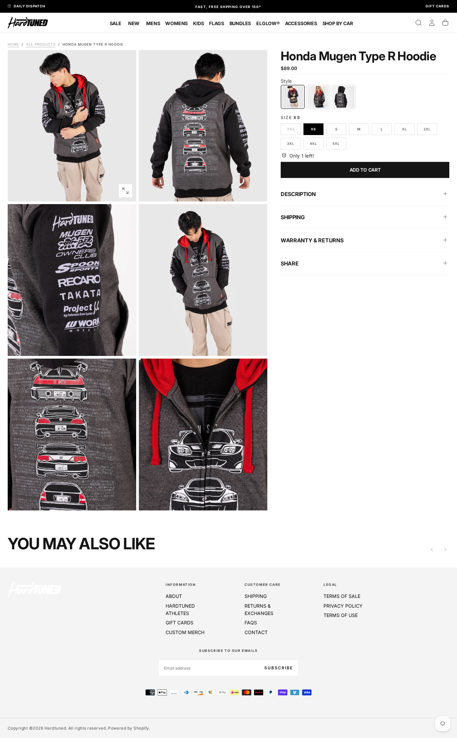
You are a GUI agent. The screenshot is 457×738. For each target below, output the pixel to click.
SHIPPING (256, 596)
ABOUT (174, 596)
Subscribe (278, 667)
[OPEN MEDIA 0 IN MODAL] (125, 191)
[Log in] (432, 22)
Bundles (240, 23)
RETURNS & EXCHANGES (259, 609)
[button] (419, 22)
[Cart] (445, 22)
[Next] (445, 550)
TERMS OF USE (341, 615)
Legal (330, 584)
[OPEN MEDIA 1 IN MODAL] (257, 191)
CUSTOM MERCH (185, 632)
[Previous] (432, 550)
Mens (153, 23)
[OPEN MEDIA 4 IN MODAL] (125, 500)
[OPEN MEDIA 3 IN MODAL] (257, 345)
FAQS (251, 622)
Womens (176, 23)
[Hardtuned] (34, 589)
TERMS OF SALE (342, 596)
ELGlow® (268, 23)
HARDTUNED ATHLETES (180, 609)
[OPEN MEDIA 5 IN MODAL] (257, 500)
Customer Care (263, 584)
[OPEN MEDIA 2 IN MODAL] (125, 345)
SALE (115, 23)
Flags (216, 23)
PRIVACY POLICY (343, 606)
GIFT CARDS (179, 622)
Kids (198, 23)
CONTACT (256, 632)
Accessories (301, 23)
